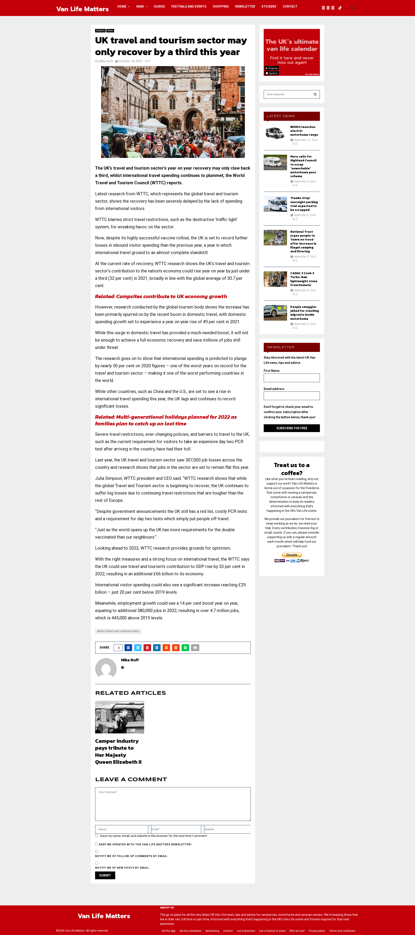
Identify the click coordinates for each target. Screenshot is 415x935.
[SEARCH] (315, 94)
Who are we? (297, 930)
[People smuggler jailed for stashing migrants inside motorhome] (275, 313)
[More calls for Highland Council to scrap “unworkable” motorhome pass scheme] (275, 162)
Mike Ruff (106, 61)
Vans (140, 6)
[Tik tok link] (341, 8)
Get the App (168, 930)
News (110, 30)
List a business (246, 930)
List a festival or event (272, 930)
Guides (159, 6)
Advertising (212, 930)
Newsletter (245, 6)
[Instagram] (334, 8)
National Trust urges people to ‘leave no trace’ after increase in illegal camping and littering (303, 241)
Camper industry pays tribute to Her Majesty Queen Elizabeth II (118, 751)
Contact (290, 6)
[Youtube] (337, 8)
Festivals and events (188, 6)
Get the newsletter (190, 930)
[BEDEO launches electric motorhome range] (275, 133)
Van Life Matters (82, 9)
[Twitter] (329, 8)
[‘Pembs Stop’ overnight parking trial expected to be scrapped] (275, 204)
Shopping (221, 6)
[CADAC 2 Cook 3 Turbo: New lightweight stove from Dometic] (275, 279)
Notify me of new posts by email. (122, 867)
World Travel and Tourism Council (118, 631)
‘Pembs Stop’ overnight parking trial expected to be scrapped (304, 204)
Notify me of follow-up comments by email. (131, 856)
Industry (100, 30)
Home (121, 6)
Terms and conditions (342, 930)
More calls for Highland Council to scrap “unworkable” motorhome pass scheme (303, 166)
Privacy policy (317, 930)
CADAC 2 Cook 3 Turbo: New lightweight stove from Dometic (303, 279)
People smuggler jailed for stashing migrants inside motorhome (304, 313)
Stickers (269, 6)
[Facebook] (324, 8)
